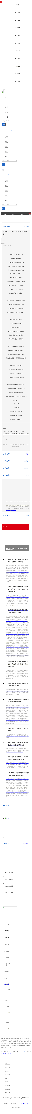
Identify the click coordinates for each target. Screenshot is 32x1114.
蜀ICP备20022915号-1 (7, 1053)
